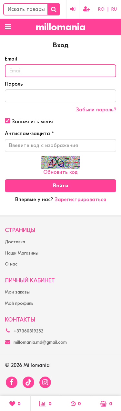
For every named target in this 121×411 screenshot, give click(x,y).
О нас (11, 264)
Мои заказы (17, 292)
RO (101, 9)
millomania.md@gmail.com (40, 342)
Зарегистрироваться (80, 199)
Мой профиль (19, 303)
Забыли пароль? (96, 110)
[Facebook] (11, 382)
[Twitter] (28, 382)
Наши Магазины (21, 253)
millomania (61, 27)
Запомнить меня (31, 122)
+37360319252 (28, 331)
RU (114, 9)
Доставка (15, 242)
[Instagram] (45, 382)
